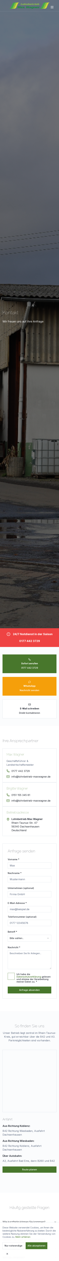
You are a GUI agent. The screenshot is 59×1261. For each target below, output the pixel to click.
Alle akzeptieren (36, 1245)
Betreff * (12, 931)
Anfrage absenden (29, 990)
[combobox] (29, 938)
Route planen (29, 1169)
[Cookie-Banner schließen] (7, 1253)
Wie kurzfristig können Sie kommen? (24, 1221)
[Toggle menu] (52, 7)
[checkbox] (11, 976)
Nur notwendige (13, 1245)
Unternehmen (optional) (21, 888)
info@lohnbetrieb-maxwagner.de (31, 776)
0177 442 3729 (29, 641)
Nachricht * (14, 947)
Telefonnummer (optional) (22, 916)
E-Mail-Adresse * (17, 903)
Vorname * (13, 859)
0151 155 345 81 (20, 795)
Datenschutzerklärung (29, 976)
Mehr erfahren (22, 1237)
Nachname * (15, 873)
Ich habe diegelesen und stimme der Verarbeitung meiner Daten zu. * (34, 978)
